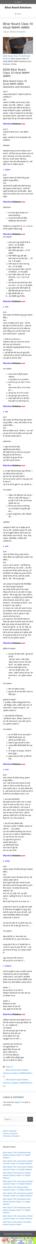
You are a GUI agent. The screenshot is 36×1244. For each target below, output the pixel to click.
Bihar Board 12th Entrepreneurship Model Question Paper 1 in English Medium (16, 1155)
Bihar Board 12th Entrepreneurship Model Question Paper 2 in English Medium (16, 1210)
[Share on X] (2, 624)
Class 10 (9, 1067)
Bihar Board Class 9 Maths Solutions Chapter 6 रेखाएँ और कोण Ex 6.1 (17, 1073)
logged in (18, 1102)
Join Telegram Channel (21, 1242)
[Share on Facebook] (2, 620)
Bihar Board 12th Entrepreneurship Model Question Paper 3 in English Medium (17, 1201)
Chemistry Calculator (11, 1136)
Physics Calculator (10, 1133)
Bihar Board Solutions (18, 7)
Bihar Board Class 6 (14, 1238)
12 (8, 1242)
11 (4, 1242)
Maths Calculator (10, 1131)
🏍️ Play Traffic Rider (30, 1242)
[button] (18, 1240)
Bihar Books (13, 1242)
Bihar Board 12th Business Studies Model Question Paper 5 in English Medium (17, 1175)
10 (32, 1239)
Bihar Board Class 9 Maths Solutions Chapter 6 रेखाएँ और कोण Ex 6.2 (17, 1083)
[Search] (30, 1119)
